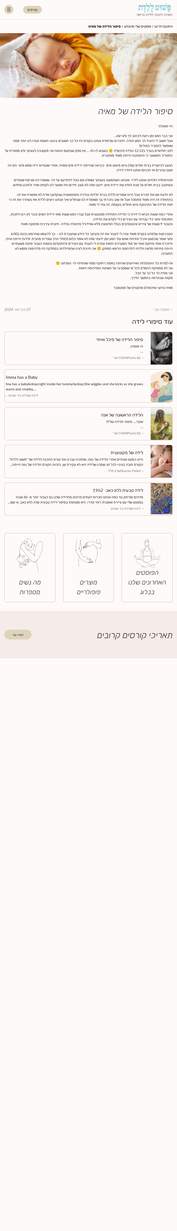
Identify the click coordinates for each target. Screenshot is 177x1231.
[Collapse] (8, 9)
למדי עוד (18, 635)
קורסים (32, 9)
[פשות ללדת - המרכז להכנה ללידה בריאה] (154, 10)
